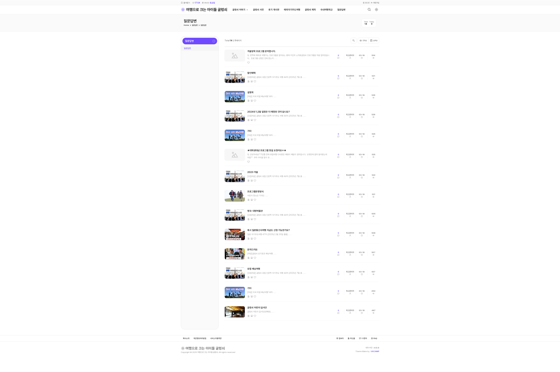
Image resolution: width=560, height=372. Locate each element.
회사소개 (186, 338)
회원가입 (376, 3)
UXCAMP (375, 351)
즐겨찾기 (186, 3)
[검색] (369, 10)
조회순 (365, 41)
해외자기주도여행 (292, 9)
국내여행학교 (326, 9)
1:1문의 (364, 338)
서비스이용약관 (216, 338)
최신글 (352, 338)
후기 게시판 (273, 9)
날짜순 (375, 41)
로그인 (367, 3)
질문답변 (341, 9)
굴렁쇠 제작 (310, 9)
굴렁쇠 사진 (258, 9)
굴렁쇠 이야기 (238, 9)
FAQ (375, 338)
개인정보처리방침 (199, 338)
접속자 (341, 338)
